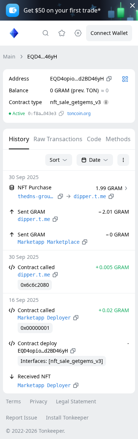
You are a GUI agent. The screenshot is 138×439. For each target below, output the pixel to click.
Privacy (38, 401)
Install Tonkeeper (67, 417)
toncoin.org (79, 113)
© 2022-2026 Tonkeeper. (35, 430)
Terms (13, 401)
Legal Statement (76, 401)
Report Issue (21, 417)
